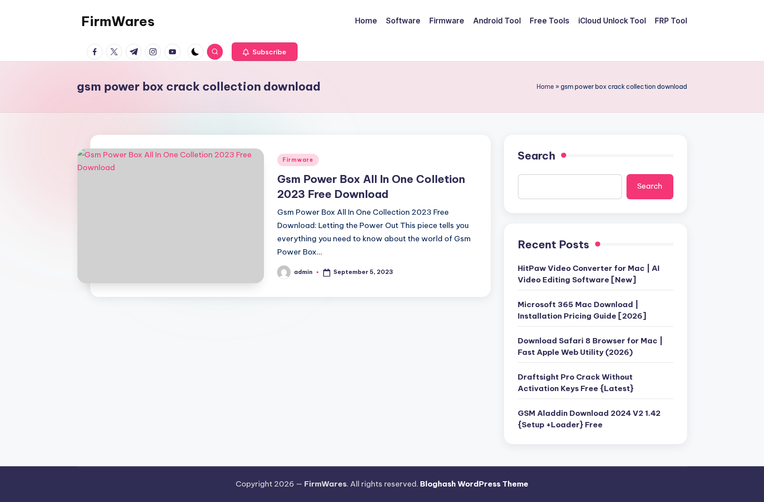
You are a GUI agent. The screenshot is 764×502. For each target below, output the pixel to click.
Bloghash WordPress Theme (474, 484)
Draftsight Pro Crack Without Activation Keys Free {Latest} (576, 382)
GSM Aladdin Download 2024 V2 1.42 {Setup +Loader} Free (589, 419)
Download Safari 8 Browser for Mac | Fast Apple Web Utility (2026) (590, 346)
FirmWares (118, 21)
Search (536, 155)
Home (545, 87)
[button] (265, 51)
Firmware (298, 159)
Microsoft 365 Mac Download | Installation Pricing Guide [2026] (582, 310)
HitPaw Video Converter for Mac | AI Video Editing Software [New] (589, 274)
